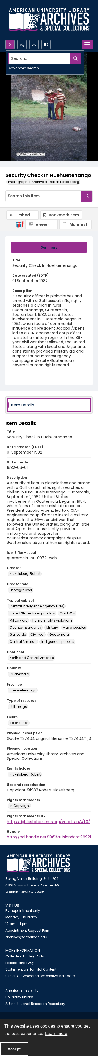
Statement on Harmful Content (30, 969)
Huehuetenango (23, 690)
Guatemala (59, 634)
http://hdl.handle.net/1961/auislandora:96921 (49, 837)
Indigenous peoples (57, 641)
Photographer (21, 590)
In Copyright (20, 805)
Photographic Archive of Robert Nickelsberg (43, 181)
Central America (23, 641)
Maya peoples (74, 627)
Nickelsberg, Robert (25, 573)
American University (21, 990)
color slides (19, 722)
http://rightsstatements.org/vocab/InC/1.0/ (48, 821)
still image (18, 706)
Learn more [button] (56, 1033)
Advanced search (24, 68)
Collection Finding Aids (24, 956)
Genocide (18, 634)
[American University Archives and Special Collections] (38, 864)
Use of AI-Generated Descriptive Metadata (40, 976)
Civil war (37, 634)
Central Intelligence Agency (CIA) (37, 606)
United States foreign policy (32, 613)
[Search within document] (86, 196)
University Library (19, 997)
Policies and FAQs (20, 962)
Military (52, 627)
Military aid (19, 620)
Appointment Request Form (28, 930)
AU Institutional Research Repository (35, 1003)
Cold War (67, 613)
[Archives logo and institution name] (49, 20)
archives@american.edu (26, 937)
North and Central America (32, 657)
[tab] (49, 247)
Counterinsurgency (26, 627)
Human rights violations (52, 620)
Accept (14, 1049)
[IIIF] (20, 224)
